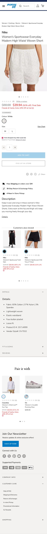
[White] (3, 396)
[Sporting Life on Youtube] (19, 456)
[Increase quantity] (15, 147)
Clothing (11, 23)
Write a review (21, 101)
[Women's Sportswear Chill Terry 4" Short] (34, 239)
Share (43, 174)
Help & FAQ (7, 491)
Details (5, 216)
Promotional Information (11, 506)
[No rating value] (7, 101)
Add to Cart (23, 155)
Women (4, 23)
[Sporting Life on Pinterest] (14, 456)
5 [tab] (28, 96)
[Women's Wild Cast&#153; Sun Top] (11, 384)
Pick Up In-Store (23, 163)
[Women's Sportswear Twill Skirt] (12, 239)
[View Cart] (42, 6)
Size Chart (41, 126)
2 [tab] (21, 96)
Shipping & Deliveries (10, 495)
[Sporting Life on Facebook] (4, 456)
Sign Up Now (11, 444)
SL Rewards (7, 510)
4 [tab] (26, 96)
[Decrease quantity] (4, 147)
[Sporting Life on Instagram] (24, 456)
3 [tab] (23, 96)
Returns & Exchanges (10, 499)
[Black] (4, 251)
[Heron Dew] (26, 396)
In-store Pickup (8, 502)
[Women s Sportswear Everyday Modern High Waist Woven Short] (23, 67)
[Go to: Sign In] (37, 5)
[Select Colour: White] (4, 121)
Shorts (18, 23)
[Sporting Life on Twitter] (9, 456)
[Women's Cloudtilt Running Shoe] (34, 384)
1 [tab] (19, 96)
